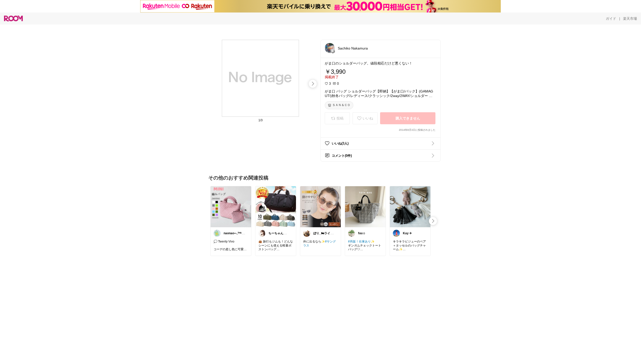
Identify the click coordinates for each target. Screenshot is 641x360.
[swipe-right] (313, 84)
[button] (330, 48)
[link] (231, 206)
